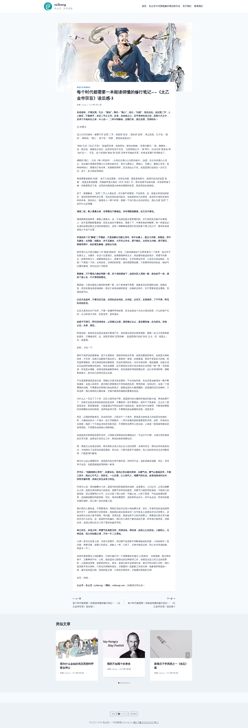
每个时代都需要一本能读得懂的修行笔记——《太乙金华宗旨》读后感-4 (151, 602)
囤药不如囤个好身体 (118, 664)
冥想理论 (87, 87)
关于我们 (187, 6)
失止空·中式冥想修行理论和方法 (164, 6)
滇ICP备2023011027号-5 (146, 722)
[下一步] (187, 655)
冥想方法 (80, 87)
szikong (83, 105)
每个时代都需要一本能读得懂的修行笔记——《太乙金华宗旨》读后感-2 (96, 602)
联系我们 (198, 6)
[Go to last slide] (60, 655)
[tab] (118, 683)
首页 (144, 6)
